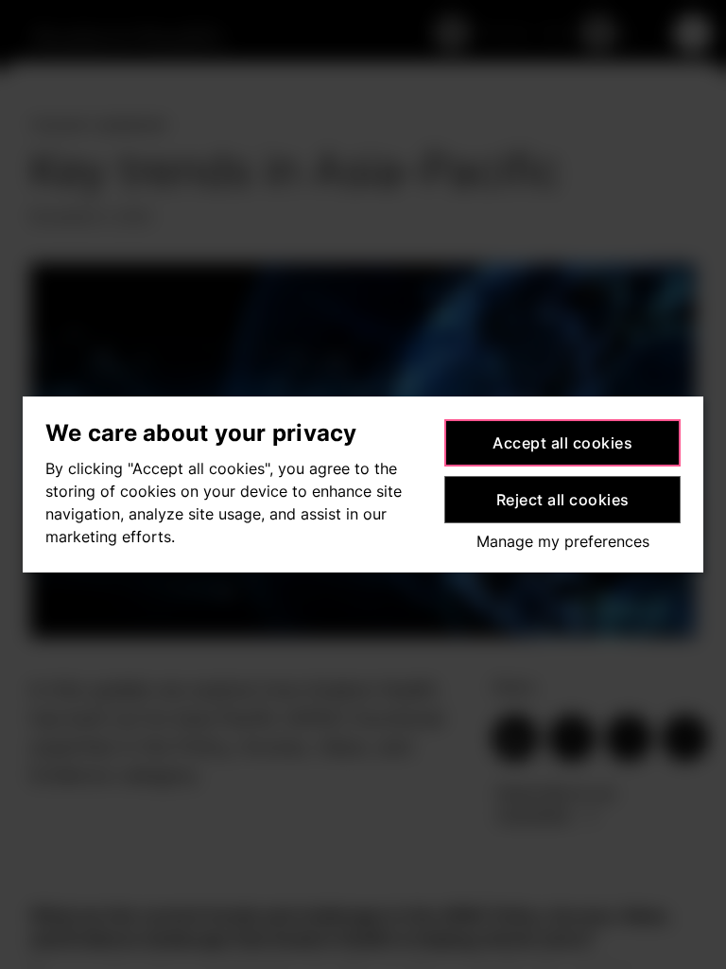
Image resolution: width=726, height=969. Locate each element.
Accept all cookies (562, 442)
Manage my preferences (562, 541)
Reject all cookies (563, 499)
